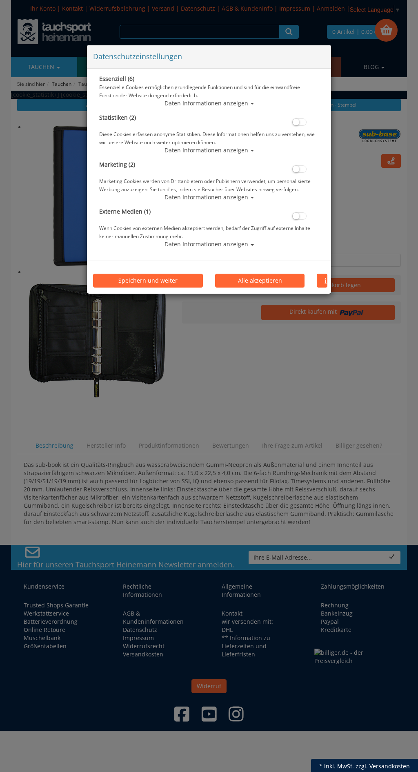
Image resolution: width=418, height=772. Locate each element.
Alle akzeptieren (260, 280)
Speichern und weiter (148, 280)
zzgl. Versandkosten (383, 766)
